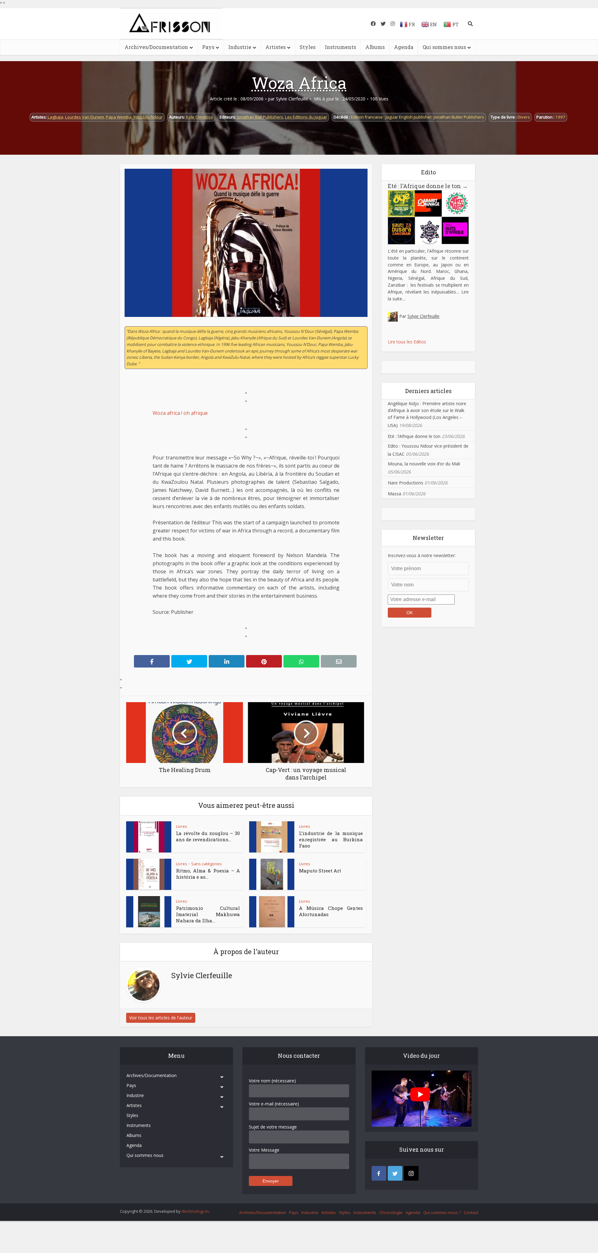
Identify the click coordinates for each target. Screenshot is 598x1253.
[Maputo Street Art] (271, 874)
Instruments (340, 47)
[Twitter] (395, 1173)
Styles (308, 47)
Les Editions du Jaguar (306, 117)
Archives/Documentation (156, 47)
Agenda (403, 47)
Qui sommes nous (444, 47)
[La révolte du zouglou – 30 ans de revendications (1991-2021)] (148, 836)
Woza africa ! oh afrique (180, 413)
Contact (471, 1212)
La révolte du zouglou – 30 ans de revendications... (208, 836)
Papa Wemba (118, 117)
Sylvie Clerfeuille (292, 99)
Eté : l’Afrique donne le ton (428, 186)
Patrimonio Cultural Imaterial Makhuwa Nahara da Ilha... (208, 914)
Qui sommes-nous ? (442, 1212)
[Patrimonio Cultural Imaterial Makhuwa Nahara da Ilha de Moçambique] (148, 911)
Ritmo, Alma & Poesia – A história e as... (208, 873)
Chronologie (390, 1212)
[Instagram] (411, 1173)
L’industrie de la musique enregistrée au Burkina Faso (331, 839)
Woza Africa (299, 82)
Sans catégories (206, 864)
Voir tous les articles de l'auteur (160, 1018)
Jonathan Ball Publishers (260, 117)
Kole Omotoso (199, 117)
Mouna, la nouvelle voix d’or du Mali (424, 464)
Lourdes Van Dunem (84, 117)
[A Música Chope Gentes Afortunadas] (271, 911)
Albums (375, 47)
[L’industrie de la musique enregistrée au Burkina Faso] (271, 836)
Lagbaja (55, 117)
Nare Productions (405, 483)
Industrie (239, 47)
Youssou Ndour (148, 117)
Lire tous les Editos (407, 342)
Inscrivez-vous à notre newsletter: (422, 555)
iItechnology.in (195, 1211)
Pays (208, 47)
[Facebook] (379, 1173)
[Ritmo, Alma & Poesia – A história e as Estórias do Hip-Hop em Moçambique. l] (148, 874)
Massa (394, 494)
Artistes (275, 47)
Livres (181, 826)
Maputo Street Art (320, 870)
